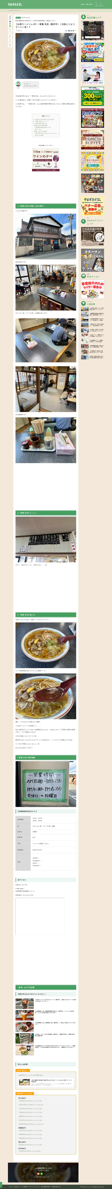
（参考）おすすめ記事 (40, 131)
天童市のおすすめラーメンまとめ (30, 1112)
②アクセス (38, 129)
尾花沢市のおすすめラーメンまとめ (31, 1124)
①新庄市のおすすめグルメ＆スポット (47, 133)
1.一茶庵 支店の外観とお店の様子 (43, 119)
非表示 (47, 116)
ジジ (32, 86)
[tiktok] (48, 1174)
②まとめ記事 (39, 135)
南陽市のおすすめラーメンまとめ (30, 1134)
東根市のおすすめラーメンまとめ (30, 1116)
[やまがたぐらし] (15, 4)
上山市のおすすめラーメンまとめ (30, 1108)
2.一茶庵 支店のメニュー (41, 121)
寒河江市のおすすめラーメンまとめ (31, 1104)
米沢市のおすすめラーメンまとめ (30, 1130)
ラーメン (18, 17)
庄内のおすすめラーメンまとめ (29, 1151)
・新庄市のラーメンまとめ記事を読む (30, 1075)
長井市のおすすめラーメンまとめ (30, 1138)
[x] (10, 24)
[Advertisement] (45, 484)
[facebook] (10, 21)
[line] (10, 26)
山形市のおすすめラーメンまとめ (30, 1100)
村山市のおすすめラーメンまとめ (30, 1120)
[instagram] (38, 1174)
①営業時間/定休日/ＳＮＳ (43, 127)
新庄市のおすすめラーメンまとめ (30, 1144)
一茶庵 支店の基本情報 (40, 125)
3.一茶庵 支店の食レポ (40, 123)
